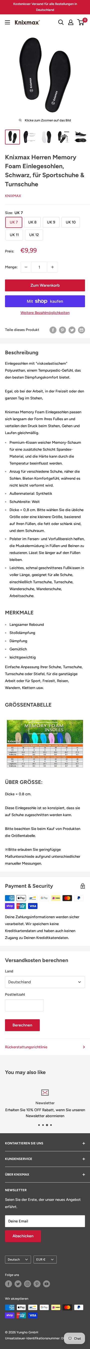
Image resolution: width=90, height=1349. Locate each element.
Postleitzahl (15, 994)
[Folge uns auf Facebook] (8, 1283)
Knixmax (13, 196)
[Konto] (70, 22)
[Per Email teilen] (81, 329)
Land (9, 971)
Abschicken (23, 1236)
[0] (81, 22)
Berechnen (22, 1025)
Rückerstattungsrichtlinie (26, 1047)
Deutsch (14, 1259)
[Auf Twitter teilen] (72, 329)
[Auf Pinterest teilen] (62, 329)
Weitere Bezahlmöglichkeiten (45, 312)
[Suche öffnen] (61, 22)
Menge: (11, 267)
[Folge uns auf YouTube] (46, 1283)
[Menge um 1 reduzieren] (26, 267)
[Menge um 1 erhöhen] (52, 267)
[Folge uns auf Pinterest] (37, 1283)
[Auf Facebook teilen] (53, 329)
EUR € (41, 1259)
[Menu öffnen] (7, 22)
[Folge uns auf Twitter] (18, 1283)
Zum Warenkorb (45, 285)
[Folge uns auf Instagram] (27, 1283)
